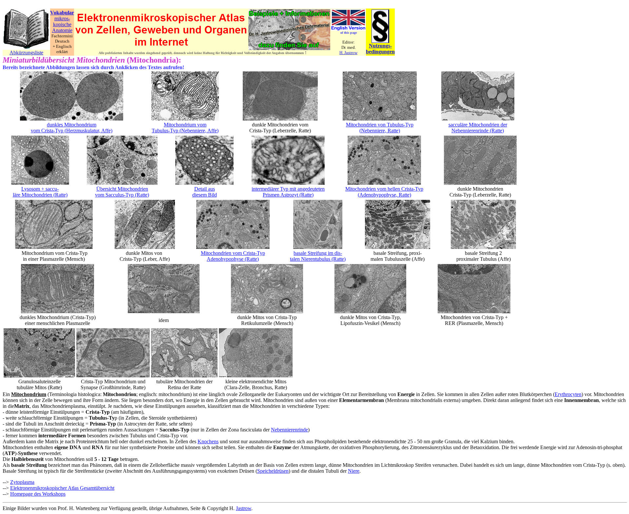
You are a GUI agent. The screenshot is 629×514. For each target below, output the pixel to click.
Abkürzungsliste (26, 52)
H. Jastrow (348, 52)
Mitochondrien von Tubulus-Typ (379, 124)
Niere (353, 471)
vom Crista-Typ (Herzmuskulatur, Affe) (71, 130)
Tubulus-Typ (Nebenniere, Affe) (185, 130)
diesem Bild (204, 195)
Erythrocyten (568, 394)
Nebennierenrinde (289, 429)
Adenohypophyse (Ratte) (233, 259)
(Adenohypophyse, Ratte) (384, 195)
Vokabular (62, 12)
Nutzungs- (380, 45)
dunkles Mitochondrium (71, 124)
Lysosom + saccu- (40, 189)
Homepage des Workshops (38, 494)
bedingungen (380, 51)
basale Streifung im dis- (318, 253)
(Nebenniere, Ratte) (379, 130)
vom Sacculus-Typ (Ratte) (122, 195)
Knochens (208, 441)
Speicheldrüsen (273, 471)
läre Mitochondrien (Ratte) (40, 195)
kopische (62, 24)
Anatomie (62, 30)
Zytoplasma (22, 482)
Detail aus (204, 189)
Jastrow (243, 508)
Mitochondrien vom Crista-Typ (233, 253)
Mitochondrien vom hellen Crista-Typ (384, 189)
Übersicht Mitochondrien (122, 189)
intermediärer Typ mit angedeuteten (288, 189)
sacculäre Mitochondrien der (477, 124)
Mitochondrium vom (185, 124)
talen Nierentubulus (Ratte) (318, 259)
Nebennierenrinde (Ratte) (477, 130)
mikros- (62, 18)
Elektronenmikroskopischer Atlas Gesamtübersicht (62, 488)
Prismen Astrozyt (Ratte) (288, 195)
